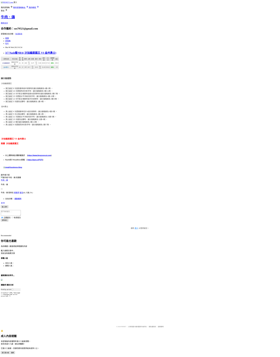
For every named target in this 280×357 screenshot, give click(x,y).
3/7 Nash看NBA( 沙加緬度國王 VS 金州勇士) (30, 52)
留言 (21, 193)
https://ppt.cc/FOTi (35, 160)
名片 (7, 43)
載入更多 (4, 207)
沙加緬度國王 (6, 63)
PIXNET (123, 326)
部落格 (7, 41)
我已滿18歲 (5, 352)
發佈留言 (4, 220)
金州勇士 (6, 67)
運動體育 (17, 199)
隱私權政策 (152, 326)
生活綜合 (18, 34)
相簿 (7, 38)
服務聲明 (161, 326)
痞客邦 (16, 193)
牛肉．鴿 (8, 17)
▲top (3, 203)
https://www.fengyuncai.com (39, 155)
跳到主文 (4, 23)
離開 (12, 352)
